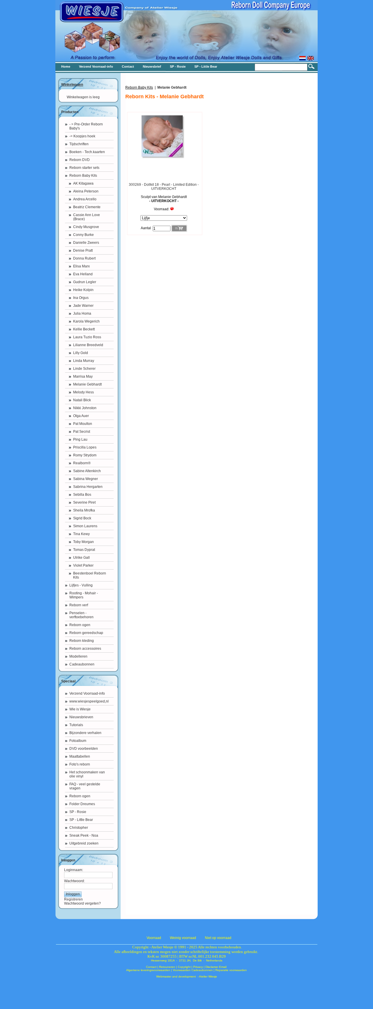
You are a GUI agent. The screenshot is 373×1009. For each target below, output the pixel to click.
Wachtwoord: (74, 881)
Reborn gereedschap (86, 633)
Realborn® (82, 463)
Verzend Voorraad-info (87, 693)
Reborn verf (78, 605)
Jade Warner (83, 306)
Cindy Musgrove (86, 227)
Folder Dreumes (82, 804)
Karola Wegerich (86, 321)
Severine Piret (84, 502)
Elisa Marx (81, 266)
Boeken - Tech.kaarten (87, 152)
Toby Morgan (83, 542)
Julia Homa (82, 313)
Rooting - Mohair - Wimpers (83, 595)
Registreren (73, 899)
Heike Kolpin (83, 290)
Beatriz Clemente (87, 207)
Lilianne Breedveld (88, 345)
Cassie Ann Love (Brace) (86, 217)
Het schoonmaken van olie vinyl (87, 774)
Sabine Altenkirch (87, 471)
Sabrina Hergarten (88, 487)
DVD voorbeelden (83, 749)
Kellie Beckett (84, 329)
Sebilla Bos (82, 495)
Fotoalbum (77, 741)
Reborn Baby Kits (83, 176)
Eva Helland (83, 274)
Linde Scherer (84, 369)
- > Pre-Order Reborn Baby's (86, 126)
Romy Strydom (84, 455)
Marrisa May (83, 376)
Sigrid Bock (82, 518)
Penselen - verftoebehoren (81, 615)
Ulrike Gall (81, 558)
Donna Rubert (84, 258)
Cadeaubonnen (81, 664)
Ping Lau (80, 439)
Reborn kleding (81, 641)
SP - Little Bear (81, 820)
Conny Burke (83, 235)
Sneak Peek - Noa (83, 835)
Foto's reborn (79, 764)
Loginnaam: (73, 870)
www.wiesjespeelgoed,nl (89, 701)
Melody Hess (83, 392)
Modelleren (78, 656)
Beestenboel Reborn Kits (89, 575)
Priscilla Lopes (84, 447)
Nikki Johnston (84, 408)
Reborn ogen (79, 625)
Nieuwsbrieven (81, 717)
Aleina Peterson (85, 191)
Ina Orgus (81, 298)
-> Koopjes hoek (82, 136)
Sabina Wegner (85, 479)
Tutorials (76, 725)
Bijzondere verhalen (85, 733)
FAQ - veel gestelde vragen (84, 786)
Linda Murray (83, 361)
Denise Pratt (83, 250)
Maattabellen (79, 756)
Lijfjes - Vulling (81, 585)
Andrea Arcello (84, 199)
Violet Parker (83, 565)
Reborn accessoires (85, 649)
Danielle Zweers (86, 243)
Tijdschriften (79, 144)
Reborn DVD (79, 160)
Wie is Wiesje (80, 709)
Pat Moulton (82, 424)
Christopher (78, 828)
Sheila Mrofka (84, 510)
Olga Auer (81, 416)
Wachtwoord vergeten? (82, 903)
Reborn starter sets (84, 168)
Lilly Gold (80, 353)
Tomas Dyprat (84, 550)
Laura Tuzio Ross (87, 337)
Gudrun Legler (84, 282)
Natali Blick (82, 400)
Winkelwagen (72, 85)
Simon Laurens (85, 526)
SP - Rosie (77, 812)
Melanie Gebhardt (87, 384)
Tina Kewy (81, 534)
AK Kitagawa (83, 183)
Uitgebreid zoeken (83, 843)
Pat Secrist (81, 432)
